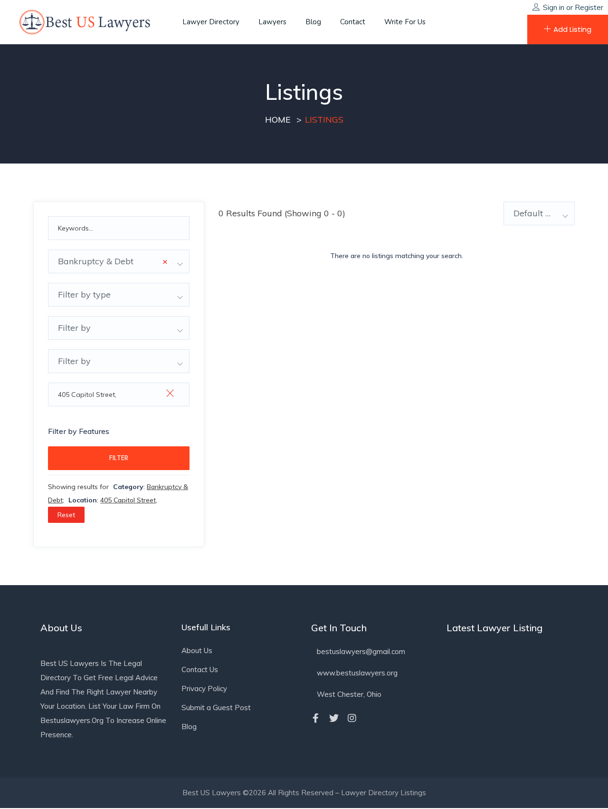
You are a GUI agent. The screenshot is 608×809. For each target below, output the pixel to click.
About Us (196, 650)
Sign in (553, 7)
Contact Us (199, 669)
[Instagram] (352, 718)
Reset (66, 514)
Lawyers (272, 22)
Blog (313, 22)
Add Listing (572, 29)
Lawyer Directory (210, 22)
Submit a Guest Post (216, 707)
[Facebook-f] (316, 718)
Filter (118, 457)
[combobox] (119, 261)
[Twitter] (334, 718)
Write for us (405, 22)
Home (278, 119)
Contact (352, 22)
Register (589, 7)
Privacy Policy (204, 688)
